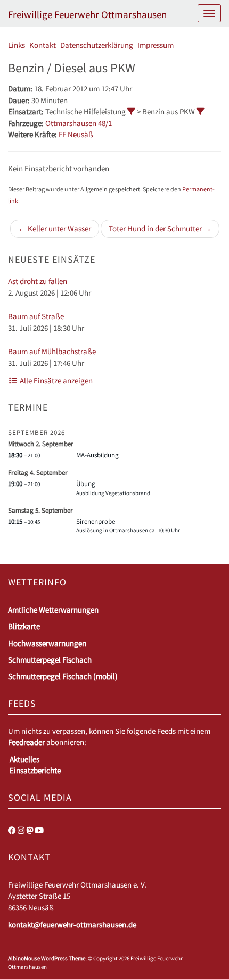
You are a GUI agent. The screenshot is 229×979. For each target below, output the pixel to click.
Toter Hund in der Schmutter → (160, 228)
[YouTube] (39, 830)
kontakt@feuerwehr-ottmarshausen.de (72, 924)
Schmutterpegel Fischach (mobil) (63, 676)
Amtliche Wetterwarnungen (53, 610)
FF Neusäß (76, 134)
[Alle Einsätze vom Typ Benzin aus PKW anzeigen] (201, 111)
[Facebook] (12, 830)
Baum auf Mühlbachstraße (52, 351)
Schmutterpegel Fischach (50, 660)
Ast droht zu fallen (37, 281)
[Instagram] (21, 830)
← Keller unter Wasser (54, 228)
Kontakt (42, 45)
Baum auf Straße (36, 316)
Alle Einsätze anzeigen (55, 380)
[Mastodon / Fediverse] (29, 830)
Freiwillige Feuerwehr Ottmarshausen (87, 14)
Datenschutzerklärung (96, 45)
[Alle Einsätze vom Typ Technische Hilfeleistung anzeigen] (131, 111)
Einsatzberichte (35, 770)
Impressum (155, 45)
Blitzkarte (24, 626)
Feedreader (26, 742)
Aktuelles (24, 759)
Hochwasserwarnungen (47, 643)
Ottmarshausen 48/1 (78, 123)
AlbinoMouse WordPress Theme (46, 958)
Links (16, 45)
